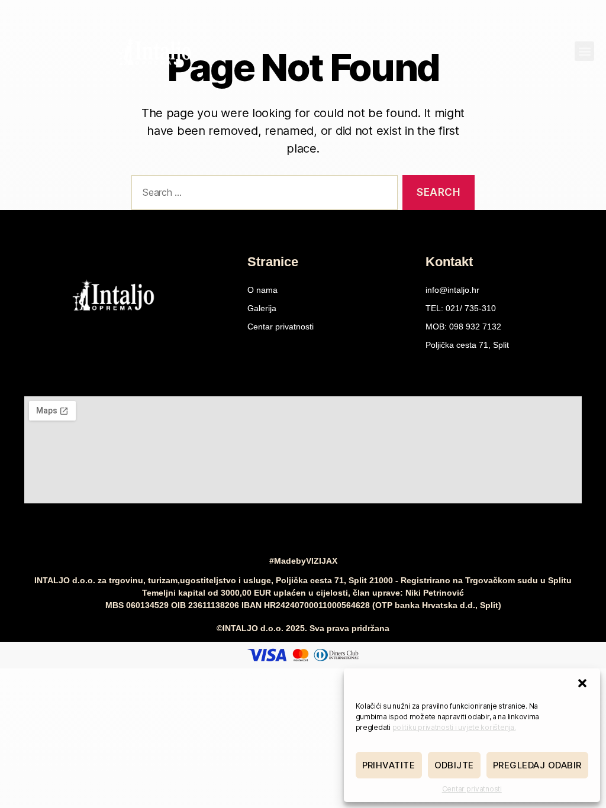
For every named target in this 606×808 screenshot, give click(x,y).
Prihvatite (388, 765)
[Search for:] (262, 195)
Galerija (261, 308)
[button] (582, 683)
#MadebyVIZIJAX (303, 560)
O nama (262, 290)
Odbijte (454, 765)
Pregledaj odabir (537, 765)
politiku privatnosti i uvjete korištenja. (454, 727)
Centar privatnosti (472, 788)
